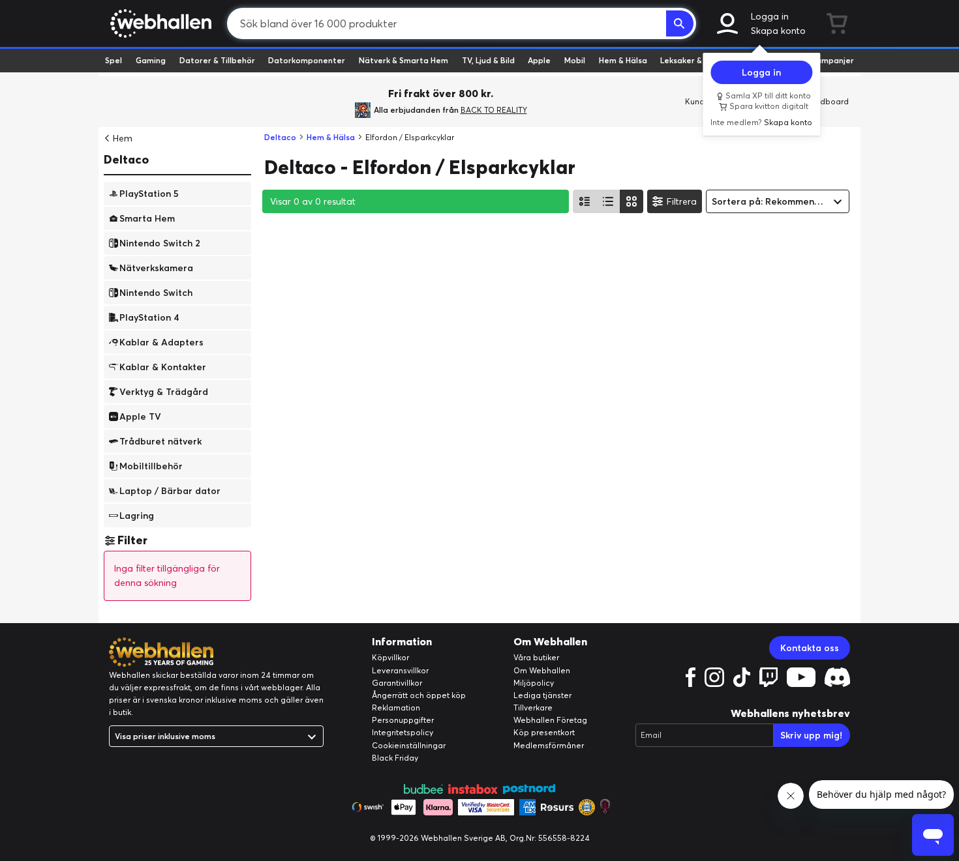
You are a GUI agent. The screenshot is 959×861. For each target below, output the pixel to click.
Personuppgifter (403, 720)
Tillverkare (533, 707)
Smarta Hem (147, 218)
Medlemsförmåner (548, 745)
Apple (539, 60)
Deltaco (126, 159)
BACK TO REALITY (494, 110)
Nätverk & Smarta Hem (403, 60)
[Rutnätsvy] (631, 201)
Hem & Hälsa (623, 60)
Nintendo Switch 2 (159, 242)
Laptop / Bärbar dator (170, 490)
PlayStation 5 (149, 193)
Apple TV (140, 416)
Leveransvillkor (400, 670)
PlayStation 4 (149, 317)
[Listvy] (584, 201)
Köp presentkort (544, 732)
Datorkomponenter (306, 60)
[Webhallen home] (158, 23)
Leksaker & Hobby (694, 60)
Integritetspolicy (402, 732)
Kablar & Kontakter (162, 366)
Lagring (136, 515)
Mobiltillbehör (151, 465)
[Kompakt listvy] (608, 201)
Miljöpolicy (533, 683)
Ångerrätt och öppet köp (419, 695)
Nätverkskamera (156, 267)
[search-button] (679, 23)
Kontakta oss (809, 648)
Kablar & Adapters (161, 341)
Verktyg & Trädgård (163, 391)
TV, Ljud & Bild (488, 60)
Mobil (574, 60)
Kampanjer (832, 60)
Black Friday (395, 758)
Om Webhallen (541, 670)
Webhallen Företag (550, 720)
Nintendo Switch (155, 292)
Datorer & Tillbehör (217, 60)
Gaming (151, 60)
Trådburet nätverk (160, 440)
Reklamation (396, 707)
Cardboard (827, 101)
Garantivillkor (397, 683)
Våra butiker (536, 657)
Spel (113, 60)
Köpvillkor (390, 657)
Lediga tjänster (542, 695)
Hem (122, 138)
